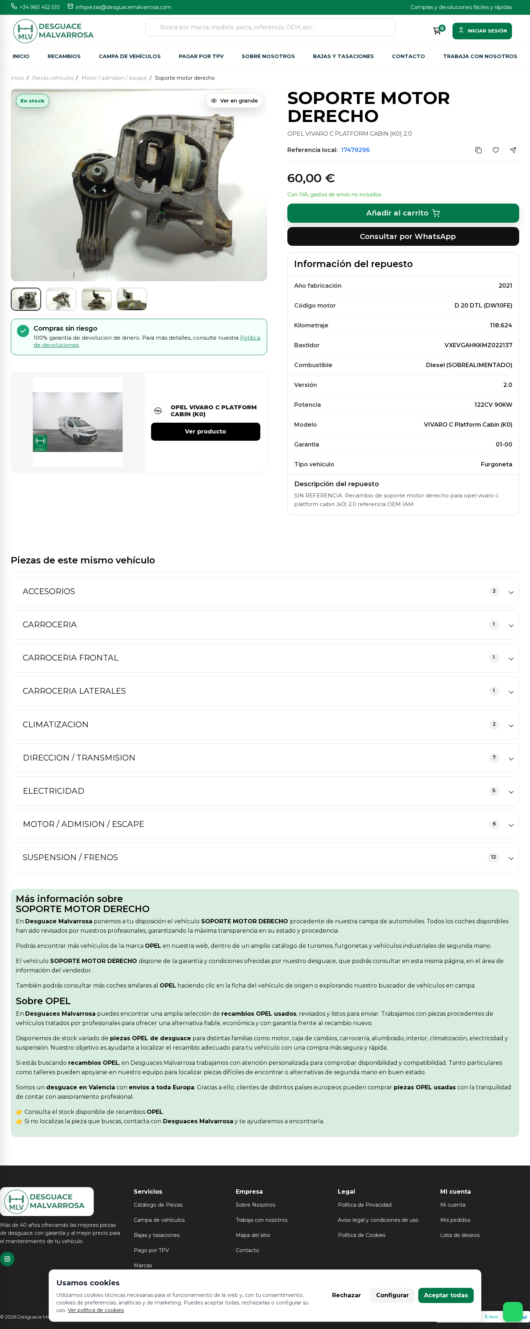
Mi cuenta (452, 1205)
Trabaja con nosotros (480, 56)
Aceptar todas (446, 1295)
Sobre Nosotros (255, 1205)
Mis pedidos (455, 1220)
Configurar (392, 1295)
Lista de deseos (460, 1235)
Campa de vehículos (130, 56)
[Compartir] (513, 150)
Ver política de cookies (96, 1310)
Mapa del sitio (253, 1235)
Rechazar (346, 1295)
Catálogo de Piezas (158, 1205)
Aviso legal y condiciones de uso (378, 1220)
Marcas (143, 1265)
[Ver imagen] (26, 299)
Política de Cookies (361, 1235)
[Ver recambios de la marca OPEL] (158, 411)
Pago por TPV (151, 1250)
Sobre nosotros (268, 56)
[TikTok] (7, 1259)
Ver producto (205, 431)
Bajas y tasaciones (343, 56)
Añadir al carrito (397, 213)
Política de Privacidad (365, 1205)
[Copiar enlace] (478, 150)
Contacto (408, 56)
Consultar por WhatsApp (408, 236)
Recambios (64, 56)
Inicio (21, 56)
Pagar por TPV (201, 56)
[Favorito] (496, 150)
